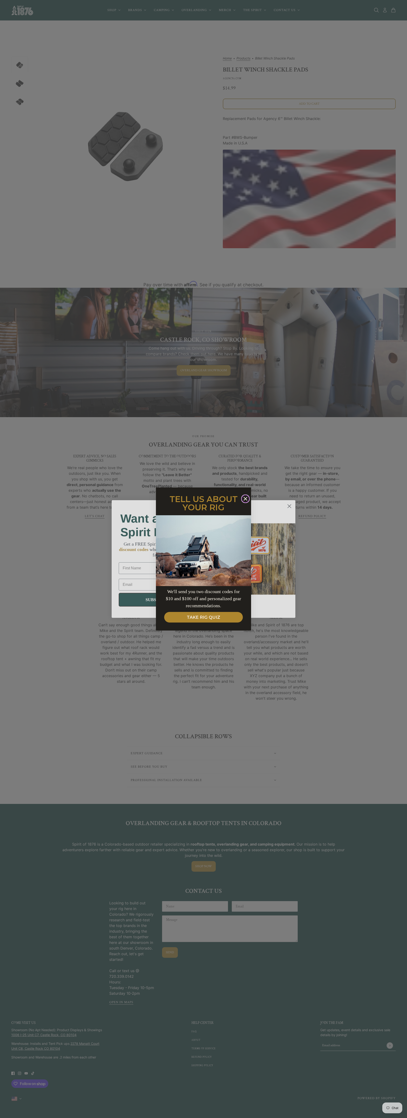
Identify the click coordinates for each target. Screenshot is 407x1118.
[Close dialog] (245, 499)
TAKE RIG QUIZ (203, 617)
